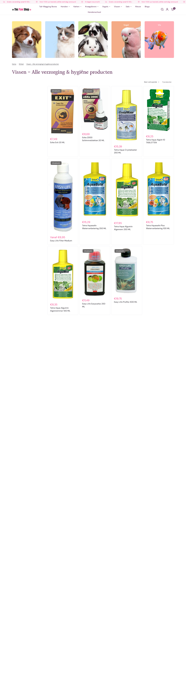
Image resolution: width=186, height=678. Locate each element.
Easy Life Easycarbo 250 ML (93, 305)
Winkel (21, 64)
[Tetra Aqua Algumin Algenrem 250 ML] (127, 189)
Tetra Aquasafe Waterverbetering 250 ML (94, 227)
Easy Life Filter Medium (61, 240)
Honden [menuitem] (64, 6)
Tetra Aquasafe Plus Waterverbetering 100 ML (158, 227)
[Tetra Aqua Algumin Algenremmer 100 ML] (63, 274)
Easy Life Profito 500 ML (125, 302)
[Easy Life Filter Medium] (63, 197)
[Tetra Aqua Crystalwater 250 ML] (127, 115)
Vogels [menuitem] (105, 6)
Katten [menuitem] (76, 6)
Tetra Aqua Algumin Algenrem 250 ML (123, 228)
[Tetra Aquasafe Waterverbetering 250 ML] (95, 189)
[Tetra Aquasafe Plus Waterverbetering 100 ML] (159, 189)
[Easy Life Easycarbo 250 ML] (95, 272)
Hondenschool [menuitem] (94, 12)
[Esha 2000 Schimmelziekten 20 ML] (95, 108)
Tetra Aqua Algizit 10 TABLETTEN (155, 141)
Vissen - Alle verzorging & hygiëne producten (42, 64)
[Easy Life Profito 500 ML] (127, 271)
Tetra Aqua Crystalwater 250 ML (125, 151)
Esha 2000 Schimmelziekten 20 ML (93, 139)
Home (14, 64)
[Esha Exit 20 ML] (63, 111)
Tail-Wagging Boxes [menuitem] (48, 6)
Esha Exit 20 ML (57, 142)
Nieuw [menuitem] (138, 6)
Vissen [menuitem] (117, 6)
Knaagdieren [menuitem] (91, 6)
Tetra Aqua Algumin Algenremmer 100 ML (60, 309)
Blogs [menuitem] (147, 6)
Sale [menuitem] (128, 6)
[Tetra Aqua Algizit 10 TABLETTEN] (159, 109)
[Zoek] (162, 9)
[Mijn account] (167, 9)
